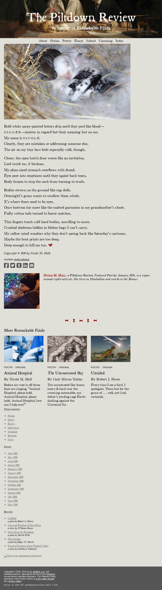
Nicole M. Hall (20, 379)
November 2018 (16, 480)
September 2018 (16, 488)
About (43, 41)
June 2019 (13, 453)
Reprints (12, 435)
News (11, 439)
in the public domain (45, 579)
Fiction (54, 41)
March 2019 (14, 465)
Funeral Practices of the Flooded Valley (28, 545)
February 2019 (15, 469)
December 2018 (15, 477)
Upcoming (106, 41)
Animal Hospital (18, 373)
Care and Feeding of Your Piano (24, 525)
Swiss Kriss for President (21, 532)
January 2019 (14, 473)
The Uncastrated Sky (65, 373)
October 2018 (14, 484)
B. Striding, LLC (37, 571)
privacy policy (14, 581)
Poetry (66, 41)
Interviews (13, 427)
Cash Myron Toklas (67, 379)
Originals (12, 431)
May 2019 (13, 457)
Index (119, 41)
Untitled (98, 373)
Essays (78, 41)
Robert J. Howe (108, 379)
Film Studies (14, 538)
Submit (91, 41)
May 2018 (13, 504)
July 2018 (12, 496)
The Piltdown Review (81, 18)
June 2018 (13, 500)
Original (20, 367)
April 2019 (13, 461)
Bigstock (51, 574)
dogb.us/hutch (21, 259)
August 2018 (14, 492)
